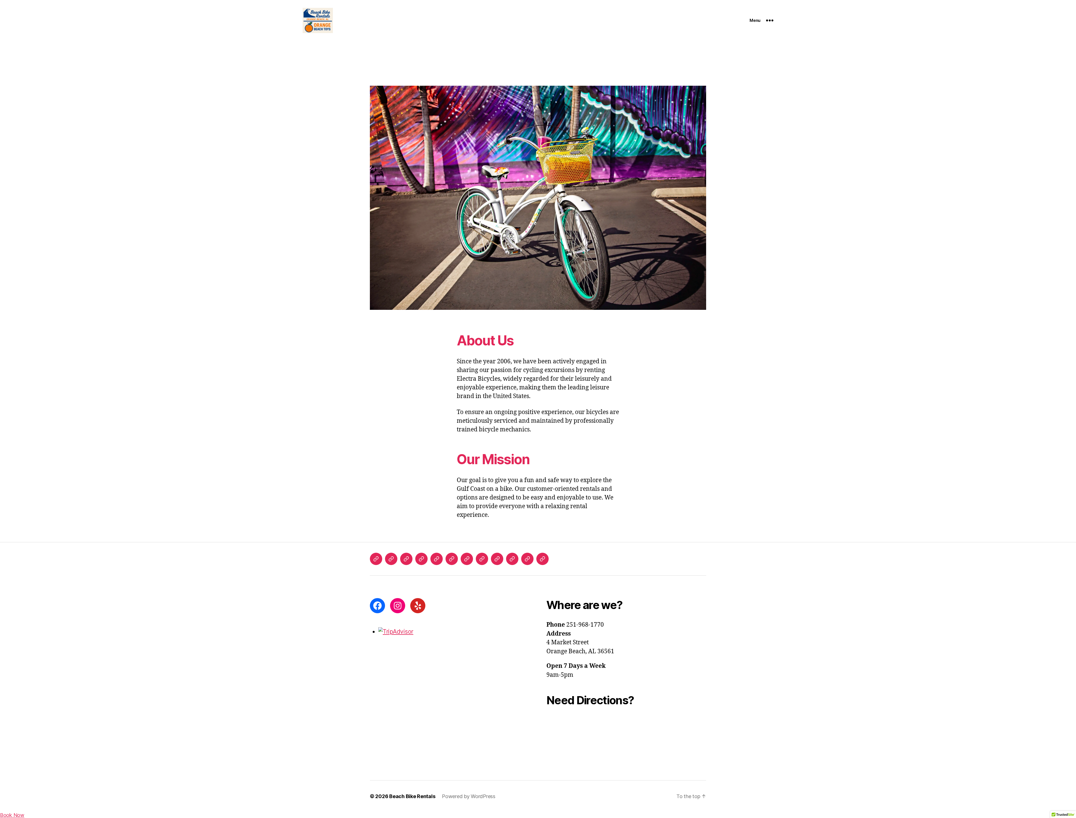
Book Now (12, 815)
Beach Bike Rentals (412, 796)
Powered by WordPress (468, 796)
